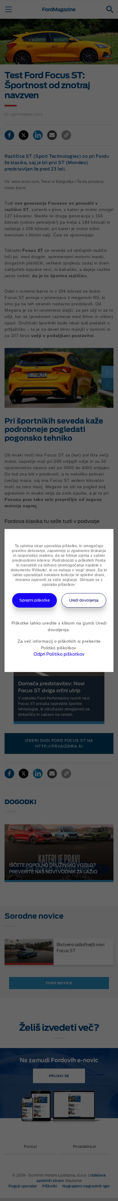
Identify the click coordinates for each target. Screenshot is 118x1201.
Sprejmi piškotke (34, 600)
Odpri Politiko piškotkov (59, 654)
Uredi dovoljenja (84, 600)
